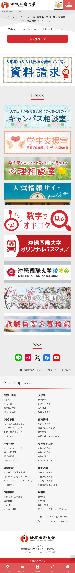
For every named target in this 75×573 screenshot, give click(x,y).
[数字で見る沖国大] (37, 220)
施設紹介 (42, 496)
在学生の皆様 (44, 448)
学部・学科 (10, 395)
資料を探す (43, 504)
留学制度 (9, 468)
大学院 (41, 395)
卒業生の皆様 (44, 452)
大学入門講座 (10, 508)
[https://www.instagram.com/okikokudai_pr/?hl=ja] (28, 357)
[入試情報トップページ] (37, 194)
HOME (67, 571)
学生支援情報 (10, 452)
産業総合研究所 (45, 480)
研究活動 (43, 468)
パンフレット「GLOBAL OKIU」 (18, 480)
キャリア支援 (45, 443)
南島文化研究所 (45, 472)
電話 (52, 571)
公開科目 (8, 500)
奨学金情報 (9, 456)
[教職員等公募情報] (37, 324)
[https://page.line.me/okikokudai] (18, 357)
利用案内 (42, 500)
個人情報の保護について (31, 369)
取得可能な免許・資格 (48, 436)
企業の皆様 (43, 456)
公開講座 (9, 492)
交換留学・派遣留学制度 (15, 472)
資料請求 (37, 571)
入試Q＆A (8, 436)
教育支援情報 (44, 412)
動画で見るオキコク (13, 432)
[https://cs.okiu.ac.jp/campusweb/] (58, 5)
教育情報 (43, 419)
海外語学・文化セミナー (15, 476)
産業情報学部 (10, 408)
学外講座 (8, 504)
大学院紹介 (43, 399)
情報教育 (42, 432)
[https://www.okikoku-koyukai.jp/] (37, 272)
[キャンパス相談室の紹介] (37, 116)
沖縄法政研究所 (45, 476)
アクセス (7, 571)
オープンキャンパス (13, 428)
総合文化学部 (10, 412)
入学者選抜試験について (15, 423)
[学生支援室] (37, 142)
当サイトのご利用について (58, 369)
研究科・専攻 (44, 403)
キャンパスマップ (12, 460)
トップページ (37, 39)
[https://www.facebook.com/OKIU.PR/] (46, 357)
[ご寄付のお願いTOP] (37, 298)
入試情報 (42, 408)
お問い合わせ (22, 571)
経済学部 (8, 403)
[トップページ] (31, 4)
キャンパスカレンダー (14, 448)
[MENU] (69, 5)
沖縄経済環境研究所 (47, 484)
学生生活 (9, 443)
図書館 (41, 492)
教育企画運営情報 (46, 428)
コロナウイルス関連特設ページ (53, 516)
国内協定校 (9, 484)
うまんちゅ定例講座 (13, 496)
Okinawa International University (53, 521)
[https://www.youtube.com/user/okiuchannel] (56, 357)
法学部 (7, 399)
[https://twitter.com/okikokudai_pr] (37, 357)
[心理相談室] (37, 168)
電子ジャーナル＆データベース (52, 508)
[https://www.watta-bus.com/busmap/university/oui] (37, 246)
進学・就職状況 (45, 460)
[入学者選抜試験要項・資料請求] (37, 70)
